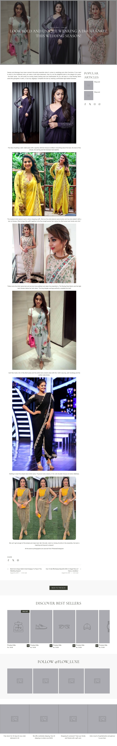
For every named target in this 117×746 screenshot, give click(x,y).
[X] (90, 104)
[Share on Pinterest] (18, 560)
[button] (9, 629)
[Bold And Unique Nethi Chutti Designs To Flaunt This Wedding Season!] (8, 571)
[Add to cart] (28, 645)
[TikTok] (99, 104)
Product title (11, 645)
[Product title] (18, 626)
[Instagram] (95, 104)
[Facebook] (85, 104)
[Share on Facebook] (8, 560)
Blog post (97, 82)
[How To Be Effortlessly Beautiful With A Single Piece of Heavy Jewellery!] (80, 571)
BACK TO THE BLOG (58, 588)
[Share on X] (13, 560)
